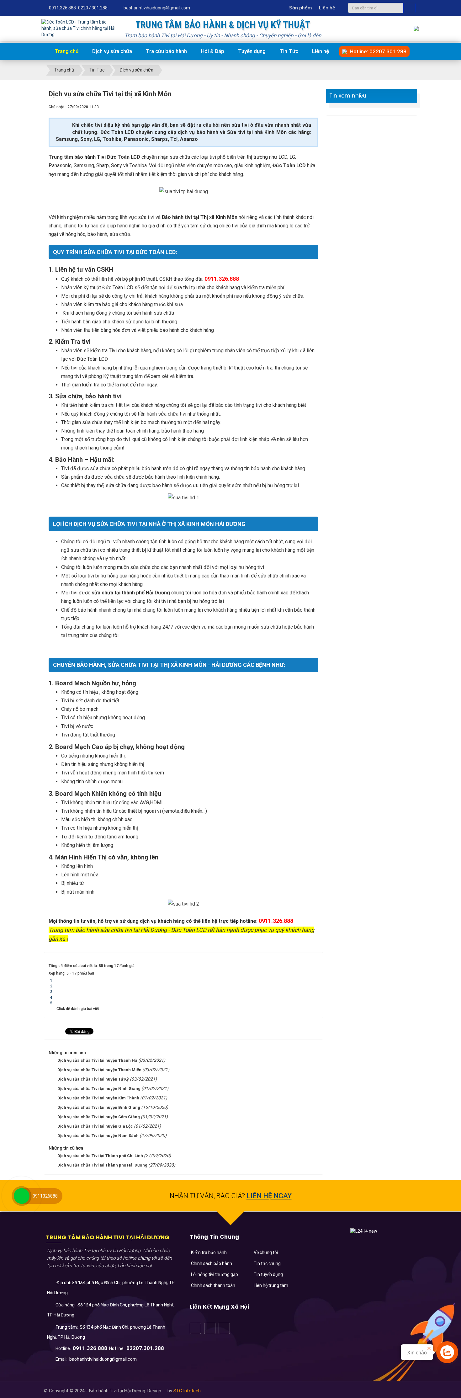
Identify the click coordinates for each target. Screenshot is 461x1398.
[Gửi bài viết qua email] (293, 106)
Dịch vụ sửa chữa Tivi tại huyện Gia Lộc (95, 1126)
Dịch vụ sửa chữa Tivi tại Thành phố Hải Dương (102, 1165)
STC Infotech (187, 1391)
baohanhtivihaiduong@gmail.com (157, 7)
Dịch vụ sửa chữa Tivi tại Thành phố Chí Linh (100, 1155)
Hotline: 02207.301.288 (376, 51)
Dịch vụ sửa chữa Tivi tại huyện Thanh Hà (97, 1060)
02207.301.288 (93, 7)
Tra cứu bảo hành (166, 51)
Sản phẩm (300, 8)
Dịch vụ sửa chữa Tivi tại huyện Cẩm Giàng (98, 1116)
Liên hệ (327, 8)
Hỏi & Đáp (212, 51)
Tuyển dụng (252, 51)
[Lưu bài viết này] (313, 106)
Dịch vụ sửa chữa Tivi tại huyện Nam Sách (98, 1135)
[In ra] (303, 106)
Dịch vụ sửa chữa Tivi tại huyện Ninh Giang (98, 1088)
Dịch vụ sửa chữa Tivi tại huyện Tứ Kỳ (93, 1079)
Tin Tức (288, 51)
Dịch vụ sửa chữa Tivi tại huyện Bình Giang (98, 1107)
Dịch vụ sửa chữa (112, 51)
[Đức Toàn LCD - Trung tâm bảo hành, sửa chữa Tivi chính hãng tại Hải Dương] (78, 27)
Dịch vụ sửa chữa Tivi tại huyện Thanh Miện (99, 1069)
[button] (207, 1252)
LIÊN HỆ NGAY (269, 1196)
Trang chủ (65, 51)
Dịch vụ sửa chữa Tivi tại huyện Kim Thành (98, 1098)
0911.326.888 (62, 7)
